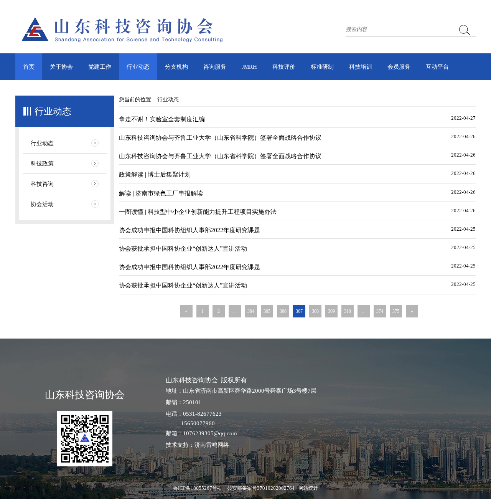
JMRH (249, 67)
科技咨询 (42, 184)
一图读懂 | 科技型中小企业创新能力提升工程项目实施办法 (198, 211)
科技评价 (283, 67)
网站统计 (308, 488)
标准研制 (322, 67)
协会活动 (42, 204)
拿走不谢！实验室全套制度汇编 (162, 119)
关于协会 (61, 67)
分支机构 (176, 67)
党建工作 (99, 67)
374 (379, 311)
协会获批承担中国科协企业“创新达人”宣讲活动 (183, 248)
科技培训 (360, 67)
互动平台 (437, 67)
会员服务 (398, 67)
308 (315, 311)
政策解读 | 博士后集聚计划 (155, 174)
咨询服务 (214, 67)
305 (267, 311)
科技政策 (42, 163)
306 (283, 311)
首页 (29, 67)
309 (331, 311)
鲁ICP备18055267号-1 (197, 488)
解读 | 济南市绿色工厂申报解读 (161, 193)
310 (347, 311)
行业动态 (138, 67)
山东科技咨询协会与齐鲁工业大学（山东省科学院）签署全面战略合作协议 (220, 137)
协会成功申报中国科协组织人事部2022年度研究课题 (189, 230)
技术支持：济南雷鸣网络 (197, 445)
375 (395, 311)
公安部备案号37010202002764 (261, 488)
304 (250, 311)
